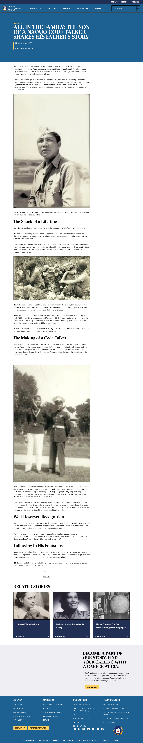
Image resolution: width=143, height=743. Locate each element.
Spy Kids (77, 722)
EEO (78, 741)
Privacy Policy (109, 722)
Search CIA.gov (29, 741)
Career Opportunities (53, 704)
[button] (35, 8)
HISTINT (46, 577)
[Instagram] (74, 729)
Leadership (18, 708)
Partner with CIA (110, 704)
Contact (115, 2)
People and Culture (24, 48)
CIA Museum (18, 720)
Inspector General (91, 741)
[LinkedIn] (88, 729)
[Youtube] (93, 729)
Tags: (45, 571)
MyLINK (46, 720)
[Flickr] (98, 729)
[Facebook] (79, 729)
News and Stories (81, 704)
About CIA (17, 704)
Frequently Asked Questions (116, 719)
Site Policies (44, 741)
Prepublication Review (113, 708)
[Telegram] (102, 729)
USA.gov (106, 741)
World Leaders (80, 715)
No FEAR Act (68, 741)
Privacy (56, 741)
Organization (19, 712)
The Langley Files (81, 719)
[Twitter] (84, 729)
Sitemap (117, 741)
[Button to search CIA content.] (138, 8)
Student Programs (52, 712)
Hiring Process (50, 708)
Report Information (130, 2)
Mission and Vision (22, 716)
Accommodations (51, 716)
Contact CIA (20, 728)
